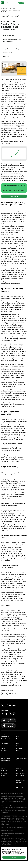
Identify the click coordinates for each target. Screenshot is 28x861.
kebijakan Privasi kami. (18, 853)
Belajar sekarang (14, 196)
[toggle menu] (26, 3)
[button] (14, 36)
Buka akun (21, 2)
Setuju (14, 857)
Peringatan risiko (5, 838)
